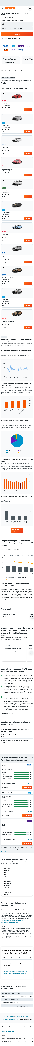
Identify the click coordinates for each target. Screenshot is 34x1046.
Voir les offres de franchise (8, 940)
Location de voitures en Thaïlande (9, 1018)
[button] (2, 8)
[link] (17, 530)
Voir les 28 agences (6, 852)
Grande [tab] (17, 555)
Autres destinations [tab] (16, 957)
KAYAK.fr (6, 1016)
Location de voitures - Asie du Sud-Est (9, 1019)
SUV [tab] (23, 555)
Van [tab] (28, 555)
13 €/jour (4, 15)
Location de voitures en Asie (21, 1016)
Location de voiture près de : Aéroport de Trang (15, 973)
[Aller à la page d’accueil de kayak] (10, 8)
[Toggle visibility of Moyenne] (21, 450)
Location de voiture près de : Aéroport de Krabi (15, 971)
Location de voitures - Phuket (24, 1018)
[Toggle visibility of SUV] (8, 453)
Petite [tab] (3, 555)
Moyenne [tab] (10, 555)
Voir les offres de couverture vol (9, 922)
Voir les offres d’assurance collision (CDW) (12, 920)
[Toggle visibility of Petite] (8, 450)
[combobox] (7, 17)
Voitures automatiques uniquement (11, 38)
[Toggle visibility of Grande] (20, 453)
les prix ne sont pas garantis (8, 1031)
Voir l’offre (28, 109)
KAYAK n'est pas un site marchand (11, 1036)
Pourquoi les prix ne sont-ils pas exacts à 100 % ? (15, 1041)
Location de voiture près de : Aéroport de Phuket (16, 969)
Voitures (12, 1016)
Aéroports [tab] (6, 957)
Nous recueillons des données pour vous (13, 1038)
